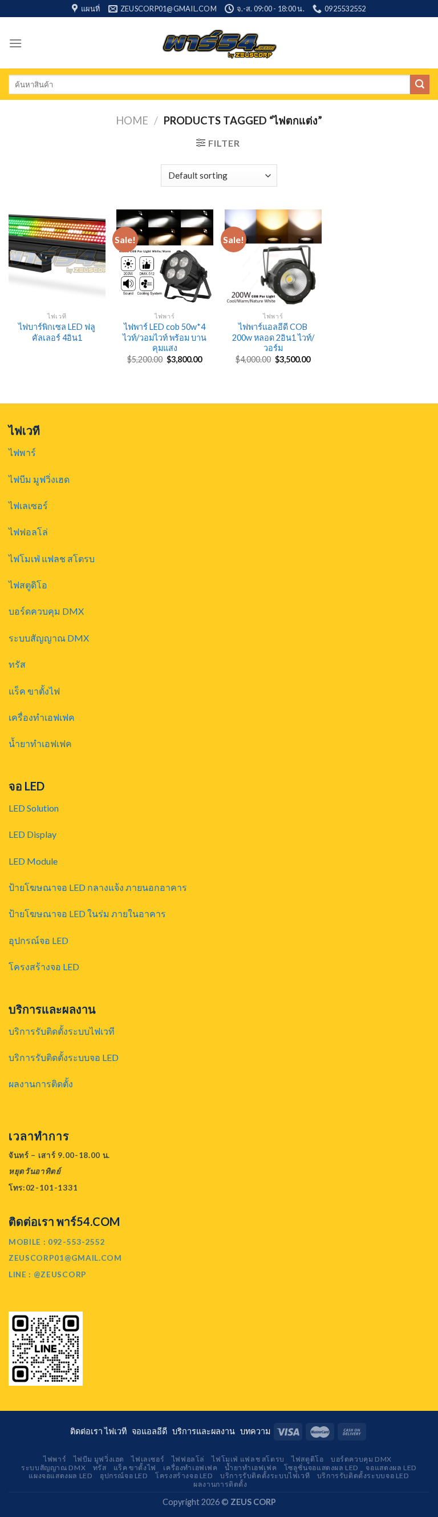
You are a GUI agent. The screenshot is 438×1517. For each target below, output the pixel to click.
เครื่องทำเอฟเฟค (42, 717)
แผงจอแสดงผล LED (60, 1475)
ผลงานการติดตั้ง (41, 1083)
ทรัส (17, 664)
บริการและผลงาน (205, 1431)
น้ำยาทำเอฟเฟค (40, 743)
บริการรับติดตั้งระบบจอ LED (64, 1057)
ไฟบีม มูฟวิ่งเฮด (39, 479)
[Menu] (15, 43)
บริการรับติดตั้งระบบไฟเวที (62, 1031)
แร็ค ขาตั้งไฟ (34, 690)
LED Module (33, 861)
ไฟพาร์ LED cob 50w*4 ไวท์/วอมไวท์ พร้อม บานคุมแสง (164, 337)
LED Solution (34, 807)
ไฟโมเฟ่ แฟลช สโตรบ (52, 558)
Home (132, 120)
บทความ (255, 1431)
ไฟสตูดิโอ (28, 584)
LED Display (32, 834)
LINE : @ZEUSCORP (48, 1274)
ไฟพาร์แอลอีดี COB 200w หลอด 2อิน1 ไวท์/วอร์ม (273, 337)
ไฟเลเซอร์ (28, 505)
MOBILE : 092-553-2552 (57, 1241)
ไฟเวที (117, 1431)
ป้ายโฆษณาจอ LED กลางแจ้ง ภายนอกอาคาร (98, 887)
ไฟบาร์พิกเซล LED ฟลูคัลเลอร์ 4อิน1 (56, 332)
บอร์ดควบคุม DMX (46, 611)
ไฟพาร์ (22, 452)
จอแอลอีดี (151, 1431)
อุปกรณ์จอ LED (38, 940)
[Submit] (419, 84)
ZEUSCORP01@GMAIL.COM (65, 1257)
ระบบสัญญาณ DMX (49, 637)
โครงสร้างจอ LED (44, 966)
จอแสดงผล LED (391, 1467)
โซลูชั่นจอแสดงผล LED (321, 1467)
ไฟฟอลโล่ (28, 531)
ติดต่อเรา (87, 1431)
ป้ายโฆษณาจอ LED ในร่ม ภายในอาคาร (87, 913)
